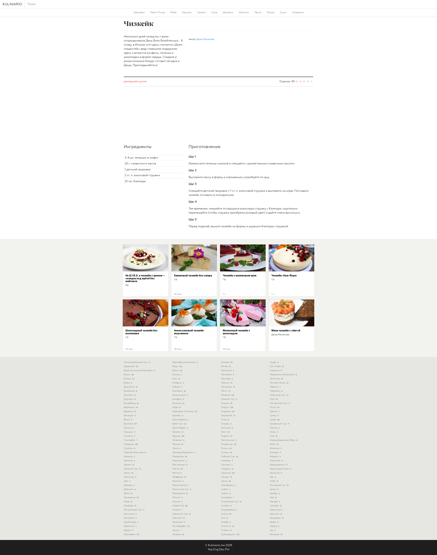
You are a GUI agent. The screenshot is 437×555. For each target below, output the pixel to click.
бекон (129, 375)
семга (226, 481)
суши (283, 12)
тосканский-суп (280, 403)
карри (128, 530)
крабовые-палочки (184, 411)
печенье (227, 395)
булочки (130, 395)
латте (176, 448)
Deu (221, 549)
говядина (131, 444)
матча (176, 473)
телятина (276, 379)
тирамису (276, 391)
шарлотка (276, 510)
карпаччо (130, 526)
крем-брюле (180, 420)
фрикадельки (278, 465)
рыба (173, 12)
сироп (226, 493)
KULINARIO (12, 4)
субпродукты (230, 534)
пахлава (227, 379)
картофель (131, 534)
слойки (226, 506)
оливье (226, 362)
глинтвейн (130, 440)
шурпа (274, 526)
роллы (226, 448)
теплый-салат (279, 383)
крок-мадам (180, 428)
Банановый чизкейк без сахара (193, 275)
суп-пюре (277, 366)
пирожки (227, 411)
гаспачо (129, 436)
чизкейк (276, 506)
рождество (228, 444)
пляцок (226, 424)
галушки (129, 432)
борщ (128, 383)
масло (177, 469)
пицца (270, 12)
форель (275, 456)
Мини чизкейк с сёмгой (285, 330)
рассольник (228, 440)
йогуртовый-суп (134, 510)
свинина (228, 473)
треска (274, 411)
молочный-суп (181, 489)
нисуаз (177, 502)
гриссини (130, 477)
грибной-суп (132, 469)
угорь (274, 432)
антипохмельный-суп (137, 362)
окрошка (178, 522)
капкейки (130, 518)
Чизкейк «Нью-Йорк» (284, 275)
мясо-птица (157, 12)
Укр (210, 549)
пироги (227, 407)
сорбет (226, 522)
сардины (227, 469)
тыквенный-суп (279, 424)
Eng (215, 549)
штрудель (277, 518)
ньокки (177, 510)
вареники (131, 407)
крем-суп (179, 424)
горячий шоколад (135, 452)
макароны (179, 456)
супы (214, 12)
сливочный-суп (231, 502)
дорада (129, 485)
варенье (130, 411)
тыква (274, 420)
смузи (226, 514)
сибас (225, 489)
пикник (226, 403)
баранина (131, 366)
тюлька (275, 428)
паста (257, 12)
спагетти (227, 526)
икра (128, 502)
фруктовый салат (280, 469)
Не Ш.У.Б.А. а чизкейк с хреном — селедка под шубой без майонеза (145, 278)
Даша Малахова (205, 39)
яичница (276, 534)
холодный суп (279, 485)
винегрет (130, 416)
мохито (177, 497)
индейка (130, 506)
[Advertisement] (218, 115)
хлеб (274, 481)
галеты (128, 428)
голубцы (129, 448)
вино (128, 420)
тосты (274, 407)
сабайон (227, 461)
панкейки (227, 375)
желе (128, 493)
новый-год (180, 506)
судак (274, 362)
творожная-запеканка (283, 375)
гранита (129, 456)
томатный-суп (279, 395)
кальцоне (130, 514)
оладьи (178, 534)
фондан (275, 452)
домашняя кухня (135, 81)
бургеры (130, 399)
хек (273, 477)
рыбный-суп (229, 456)
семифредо (228, 485)
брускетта (131, 387)
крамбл (177, 416)
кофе (176, 407)
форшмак (276, 461)
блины (129, 379)
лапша (177, 444)
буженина (130, 391)
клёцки (177, 387)
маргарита (179, 461)
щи (273, 530)
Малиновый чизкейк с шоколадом (236, 332)
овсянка (178, 518)
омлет (226, 366)
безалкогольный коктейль (139, 370)
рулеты (226, 452)
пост (225, 432)
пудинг (226, 436)
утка (273, 436)
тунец (274, 416)
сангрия (226, 465)
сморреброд (229, 510)
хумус (274, 489)
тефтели (275, 387)
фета (274, 444)
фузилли (276, 473)
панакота (227, 370)
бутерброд (131, 403)
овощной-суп (181, 514)
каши (177, 366)
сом (224, 518)
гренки (129, 465)
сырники (276, 370)
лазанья (178, 440)
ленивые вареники (183, 452)
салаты (201, 12)
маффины (179, 477)
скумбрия (227, 497)
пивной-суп (229, 399)
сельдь (226, 477)
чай (273, 497)
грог (127, 481)
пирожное (228, 416)
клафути (178, 383)
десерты (228, 12)
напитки (244, 12)
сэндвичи (298, 12)
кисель (177, 375)
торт (274, 399)
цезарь (275, 493)
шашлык (276, 514)
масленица (180, 465)
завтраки (139, 12)
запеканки (131, 497)
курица (178, 436)
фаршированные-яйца (283, 440)
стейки (226, 530)
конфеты (178, 399)
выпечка (130, 424)
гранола (129, 461)
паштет (226, 383)
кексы (177, 370)
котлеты (178, 403)
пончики (227, 428)
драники (130, 489)
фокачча (276, 448)
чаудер (275, 502)
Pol (227, 549)
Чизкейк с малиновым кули (239, 275)
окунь (176, 530)
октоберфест (180, 526)
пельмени (228, 387)
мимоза (177, 481)
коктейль (179, 391)
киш (176, 379)
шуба (274, 522)
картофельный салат (185, 362)
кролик (177, 432)
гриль (128, 473)
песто (225, 391)
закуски (187, 12)
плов (225, 420)
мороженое (180, 493)
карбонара (131, 522)
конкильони (180, 395)
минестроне (180, 485)
